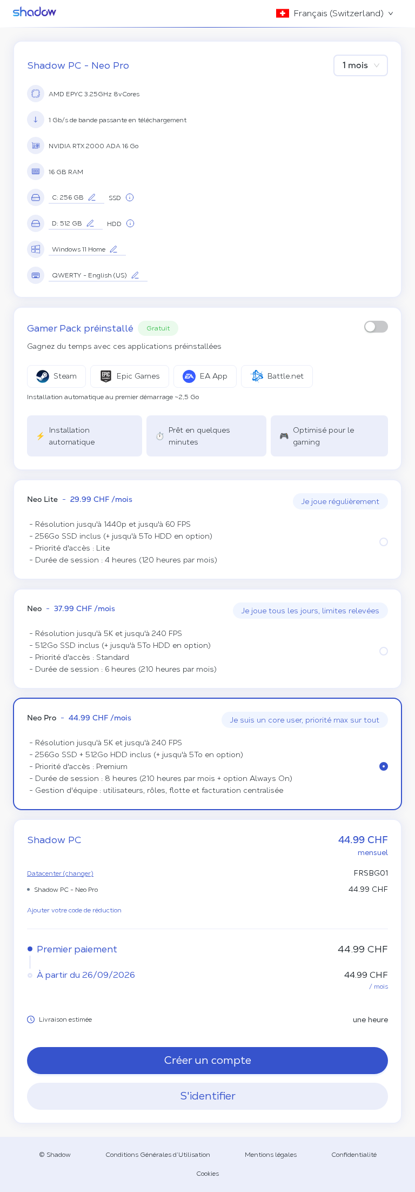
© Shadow (55, 1154)
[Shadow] (34, 13)
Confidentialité (354, 1154)
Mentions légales (271, 1154)
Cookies (207, 1173)
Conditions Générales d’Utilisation (157, 1154)
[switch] (376, 327)
